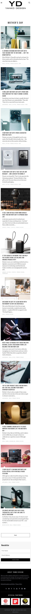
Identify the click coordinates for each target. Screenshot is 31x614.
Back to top (15, 611)
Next (15, 535)
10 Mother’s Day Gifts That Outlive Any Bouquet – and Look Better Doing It (14, 173)
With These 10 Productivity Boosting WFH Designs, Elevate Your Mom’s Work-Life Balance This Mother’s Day (15, 345)
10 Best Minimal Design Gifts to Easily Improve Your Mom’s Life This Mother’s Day (14, 429)
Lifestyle (13, 227)
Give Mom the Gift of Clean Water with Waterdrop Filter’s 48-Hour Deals (14, 303)
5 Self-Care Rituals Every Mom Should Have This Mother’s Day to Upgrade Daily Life (15, 215)
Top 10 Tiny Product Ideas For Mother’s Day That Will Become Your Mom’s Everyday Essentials (14, 388)
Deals (3, 63)
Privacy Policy (19, 584)
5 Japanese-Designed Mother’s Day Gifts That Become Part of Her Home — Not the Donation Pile (15, 53)
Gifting (7, 63)
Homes (8, 227)
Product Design (14, 63)
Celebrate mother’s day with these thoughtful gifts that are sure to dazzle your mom (13, 512)
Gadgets (4, 227)
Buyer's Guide (5, 525)
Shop (20, 63)
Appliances (5, 482)
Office (13, 357)
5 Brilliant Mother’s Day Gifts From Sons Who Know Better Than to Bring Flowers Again (15, 94)
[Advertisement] (15, 15)
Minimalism (12, 441)
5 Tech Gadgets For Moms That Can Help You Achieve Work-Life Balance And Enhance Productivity (15, 258)
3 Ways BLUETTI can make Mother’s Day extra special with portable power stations (14, 471)
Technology (5, 273)
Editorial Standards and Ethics (8, 584)
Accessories (5, 104)
